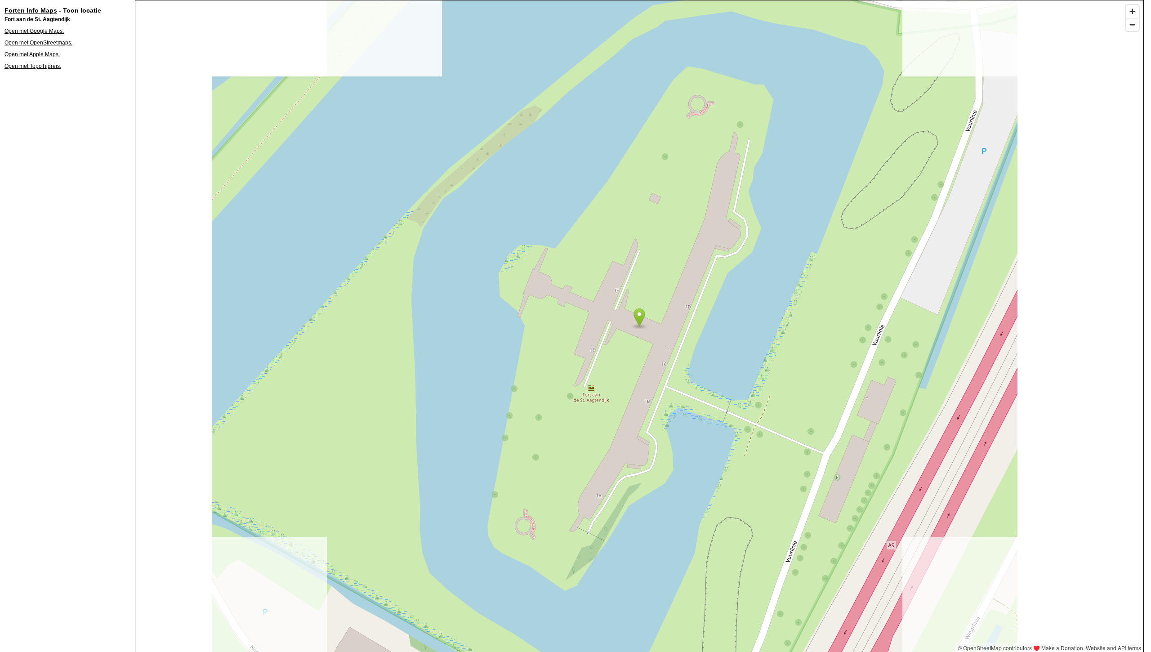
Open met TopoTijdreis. (32, 66)
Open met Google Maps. (34, 31)
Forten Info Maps (30, 10)
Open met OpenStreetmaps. (38, 43)
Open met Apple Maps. (32, 54)
